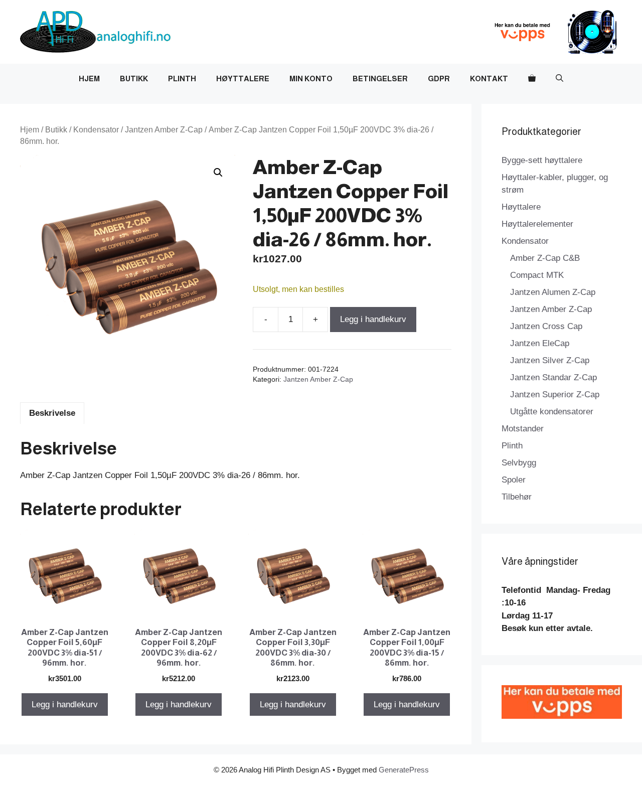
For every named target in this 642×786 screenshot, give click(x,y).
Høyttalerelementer (537, 224)
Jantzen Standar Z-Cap (553, 377)
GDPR (439, 78)
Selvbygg (519, 462)
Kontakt (489, 78)
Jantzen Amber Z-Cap (164, 129)
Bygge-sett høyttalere (542, 160)
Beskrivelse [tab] (52, 413)
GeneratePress (404, 769)
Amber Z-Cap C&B (545, 258)
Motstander (523, 428)
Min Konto (311, 78)
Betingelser (380, 78)
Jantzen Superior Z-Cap (554, 394)
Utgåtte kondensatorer (551, 411)
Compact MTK (537, 275)
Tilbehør (517, 497)
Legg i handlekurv (373, 319)
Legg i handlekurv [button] (65, 704)
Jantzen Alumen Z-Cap (552, 292)
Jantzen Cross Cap (546, 326)
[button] (559, 79)
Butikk (134, 78)
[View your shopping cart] (532, 79)
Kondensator (96, 129)
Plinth (182, 78)
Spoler (514, 480)
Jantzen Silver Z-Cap (549, 360)
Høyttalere (242, 78)
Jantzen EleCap (539, 343)
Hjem (89, 78)
